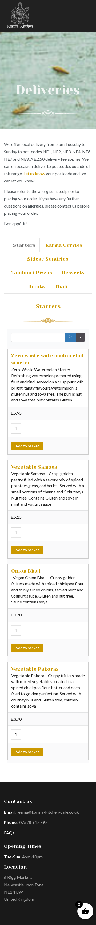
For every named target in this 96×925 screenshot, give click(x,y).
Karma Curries (63, 245)
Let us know (34, 173)
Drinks (36, 286)
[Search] (70, 337)
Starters (24, 245)
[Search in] (80, 337)
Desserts (73, 272)
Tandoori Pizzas (31, 272)
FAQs (9, 832)
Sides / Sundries (47, 259)
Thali (61, 286)
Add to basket (27, 446)
